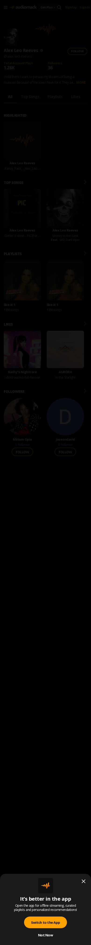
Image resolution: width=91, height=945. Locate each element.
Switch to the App (45, 922)
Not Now (45, 935)
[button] (45, 472)
